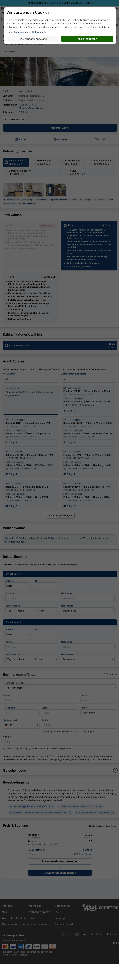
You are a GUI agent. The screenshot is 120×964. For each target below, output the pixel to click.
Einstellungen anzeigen (32, 39)
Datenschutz (39, 32)
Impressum (20, 32)
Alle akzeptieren (87, 38)
